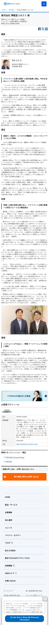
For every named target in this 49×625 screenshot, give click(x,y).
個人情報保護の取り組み (34, 591)
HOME (4, 10)
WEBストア (9, 573)
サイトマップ (8, 591)
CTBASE (8, 462)
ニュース (8, 527)
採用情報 (8, 565)
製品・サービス (11, 504)
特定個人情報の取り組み (12, 595)
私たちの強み (10, 550)
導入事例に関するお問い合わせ (26, 477)
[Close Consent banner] (45, 599)
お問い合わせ (10, 580)
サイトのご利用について (34, 595)
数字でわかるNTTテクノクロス (17, 558)
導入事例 (11, 10)
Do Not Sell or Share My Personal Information (24, 618)
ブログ (7, 542)
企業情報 (8, 512)
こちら (28, 610)
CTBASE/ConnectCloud (14, 457)
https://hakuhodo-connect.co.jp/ (27, 444)
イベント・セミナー (13, 535)
